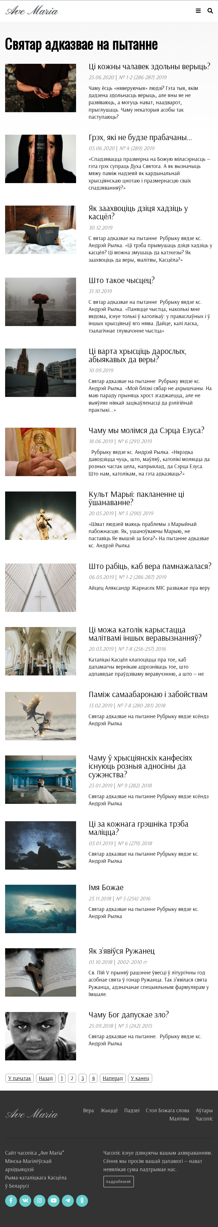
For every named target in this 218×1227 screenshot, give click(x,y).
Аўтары (204, 1110)
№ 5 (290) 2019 (135, 513)
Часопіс (204, 1118)
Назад (46, 1078)
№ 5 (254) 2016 (133, 898)
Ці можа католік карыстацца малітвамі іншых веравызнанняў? (145, 633)
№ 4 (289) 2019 (136, 148)
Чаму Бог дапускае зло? (129, 1014)
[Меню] (198, 11)
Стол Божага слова (167, 1110)
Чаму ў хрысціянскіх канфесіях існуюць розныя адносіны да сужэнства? (140, 765)
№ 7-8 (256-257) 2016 (142, 648)
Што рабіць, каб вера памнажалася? (150, 566)
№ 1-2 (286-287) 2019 (142, 77)
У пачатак (19, 1078)
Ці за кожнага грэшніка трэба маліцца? (138, 827)
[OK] (82, 1201)
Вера (88, 1110)
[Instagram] (39, 1201)
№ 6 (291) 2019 (135, 441)
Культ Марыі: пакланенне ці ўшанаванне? (136, 498)
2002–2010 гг (132, 961)
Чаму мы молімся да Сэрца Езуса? (146, 430)
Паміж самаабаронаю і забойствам (148, 694)
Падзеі (131, 1110)
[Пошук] (210, 11)
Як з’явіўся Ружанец (122, 950)
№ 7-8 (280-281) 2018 (141, 705)
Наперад (113, 1078)
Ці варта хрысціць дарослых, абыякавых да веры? (137, 355)
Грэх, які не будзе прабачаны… (140, 137)
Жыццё (109, 1110)
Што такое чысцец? (122, 280)
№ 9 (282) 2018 (134, 785)
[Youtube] (54, 1201)
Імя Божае (106, 887)
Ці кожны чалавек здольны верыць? (149, 66)
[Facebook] (11, 1201)
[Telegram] (68, 1201)
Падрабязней (118, 1181)
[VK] (25, 1201)
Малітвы (179, 1118)
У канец (140, 1078)
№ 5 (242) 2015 (135, 1025)
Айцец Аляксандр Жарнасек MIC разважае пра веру (149, 587)
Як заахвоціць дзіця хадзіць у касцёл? (138, 212)
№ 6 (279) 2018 (135, 843)
